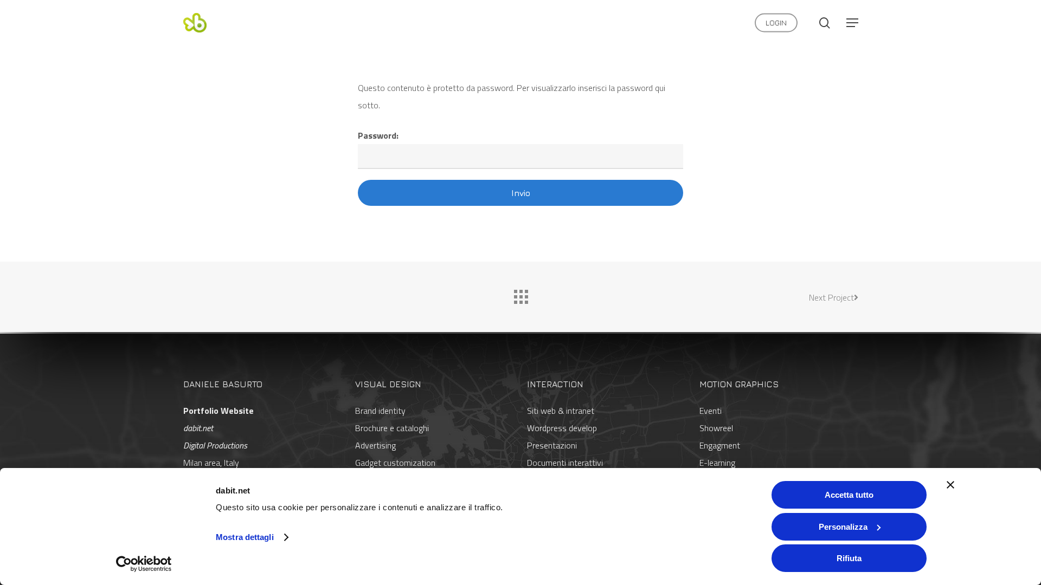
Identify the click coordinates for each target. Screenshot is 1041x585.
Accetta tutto (849, 494)
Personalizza (843, 526)
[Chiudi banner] (950, 485)
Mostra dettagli (245, 537)
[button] (852, 23)
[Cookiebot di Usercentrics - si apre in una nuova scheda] (144, 564)
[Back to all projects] (520, 294)
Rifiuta (849, 558)
